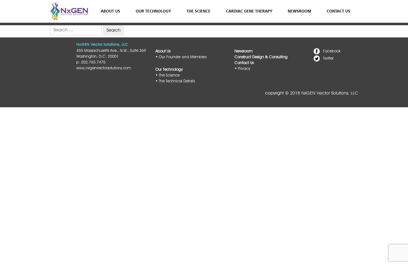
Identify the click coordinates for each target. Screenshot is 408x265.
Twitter (328, 58)
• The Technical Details (175, 81)
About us (110, 11)
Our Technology (153, 11)
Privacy (244, 68)
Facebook (332, 51)
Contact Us (338, 11)
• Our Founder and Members (180, 57)
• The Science (167, 75)
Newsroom (299, 11)
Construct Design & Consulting (261, 57)
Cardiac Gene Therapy (249, 11)
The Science (198, 11)
